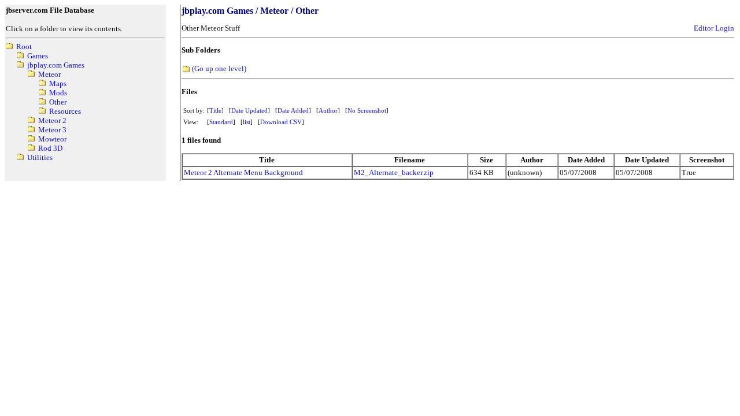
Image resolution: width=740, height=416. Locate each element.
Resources (65, 111)
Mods (58, 92)
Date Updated (249, 110)
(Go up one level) (219, 68)
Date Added (293, 110)
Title (215, 110)
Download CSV (281, 121)
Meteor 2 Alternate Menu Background (243, 172)
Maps (57, 83)
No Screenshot (366, 110)
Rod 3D (50, 148)
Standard (221, 121)
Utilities (40, 157)
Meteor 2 (52, 120)
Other (57, 102)
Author (328, 110)
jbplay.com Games (55, 65)
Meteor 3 (52, 129)
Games (37, 55)
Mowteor (52, 139)
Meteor (49, 74)
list (246, 121)
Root (24, 46)
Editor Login (714, 28)
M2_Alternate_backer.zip (394, 172)
